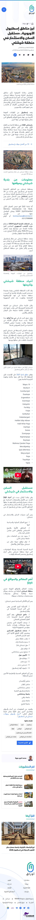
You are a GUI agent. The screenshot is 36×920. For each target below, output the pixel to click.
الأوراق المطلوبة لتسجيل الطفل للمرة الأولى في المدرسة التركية (13, 804)
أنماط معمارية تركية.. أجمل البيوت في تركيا (13, 795)
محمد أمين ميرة (20, 758)
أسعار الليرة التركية (9, 892)
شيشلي (19, 729)
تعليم (9, 880)
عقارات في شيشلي (11, 737)
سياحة (26, 884)
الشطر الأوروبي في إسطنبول (23, 733)
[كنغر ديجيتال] (18, 915)
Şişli (13, 729)
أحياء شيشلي (28, 729)
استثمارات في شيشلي (25, 737)
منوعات (26, 892)
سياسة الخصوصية (7, 903)
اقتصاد (9, 888)
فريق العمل (20, 903)
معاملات (26, 880)
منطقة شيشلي (14, 725)
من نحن (8, 899)
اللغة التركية (26, 888)
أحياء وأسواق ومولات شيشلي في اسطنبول (18, 715)
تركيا (22, 725)
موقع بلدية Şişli (22, 374)
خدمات (9, 884)
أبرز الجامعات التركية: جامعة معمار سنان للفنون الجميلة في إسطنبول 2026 (20, 848)
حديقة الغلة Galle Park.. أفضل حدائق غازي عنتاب (13, 786)
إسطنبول (29, 725)
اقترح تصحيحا (23, 742)
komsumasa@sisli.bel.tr (23, 216)
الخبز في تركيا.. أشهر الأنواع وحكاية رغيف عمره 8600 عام (12, 777)
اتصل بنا (31, 903)
